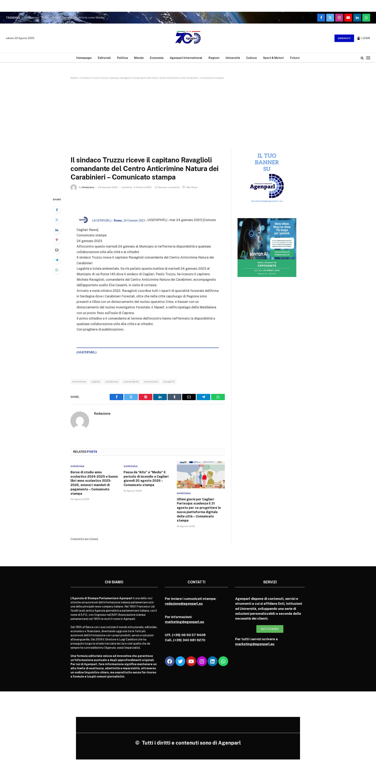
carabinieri (111, 381)
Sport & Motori (273, 57)
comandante (131, 381)
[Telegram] (57, 260)
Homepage (84, 57)
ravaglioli (169, 381)
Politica (122, 57)
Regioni (214, 57)
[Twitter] (57, 220)
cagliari (95, 381)
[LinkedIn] (57, 230)
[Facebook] (57, 210)
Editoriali (104, 57)
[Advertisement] (188, 113)
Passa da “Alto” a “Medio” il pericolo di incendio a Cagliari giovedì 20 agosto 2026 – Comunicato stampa (146, 478)
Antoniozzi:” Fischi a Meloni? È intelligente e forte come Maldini (65, 17)
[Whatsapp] (223, 661)
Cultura (251, 57)
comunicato (151, 381)
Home (73, 77)
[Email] (57, 250)
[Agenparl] (188, 38)
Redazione (88, 187)
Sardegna (77, 466)
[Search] (362, 57)
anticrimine (79, 381)
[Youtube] (191, 661)
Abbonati (344, 38)
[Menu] (368, 57)
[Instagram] (202, 661)
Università (233, 57)
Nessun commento (169, 187)
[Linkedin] (212, 661)
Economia (157, 57)
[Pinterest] (57, 240)
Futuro (295, 57)
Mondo (139, 57)
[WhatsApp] (57, 270)
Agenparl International (186, 57)
